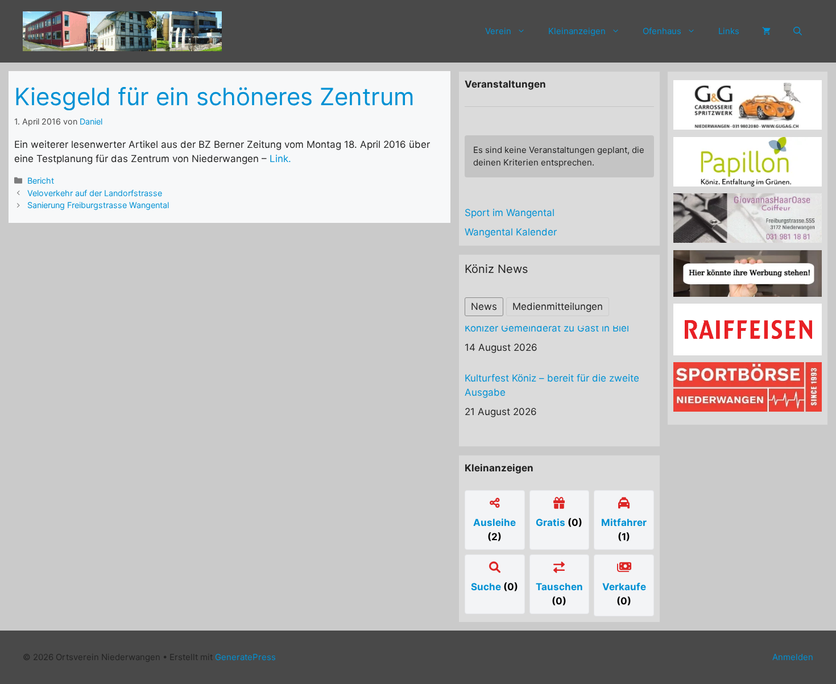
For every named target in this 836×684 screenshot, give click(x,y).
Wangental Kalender (511, 232)
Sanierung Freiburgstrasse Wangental (98, 205)
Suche (487, 586)
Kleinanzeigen (577, 31)
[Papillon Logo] (747, 183)
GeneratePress (245, 657)
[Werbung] (747, 293)
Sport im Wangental (509, 212)
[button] (797, 31)
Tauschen (559, 586)
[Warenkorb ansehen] (766, 31)
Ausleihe (494, 522)
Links (728, 31)
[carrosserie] (747, 126)
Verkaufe (624, 586)
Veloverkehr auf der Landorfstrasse (94, 193)
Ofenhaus (662, 31)
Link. (280, 158)
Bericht (40, 180)
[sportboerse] (747, 408)
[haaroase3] (747, 239)
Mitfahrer (624, 522)
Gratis (552, 522)
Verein (498, 31)
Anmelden (792, 657)
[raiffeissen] (747, 352)
